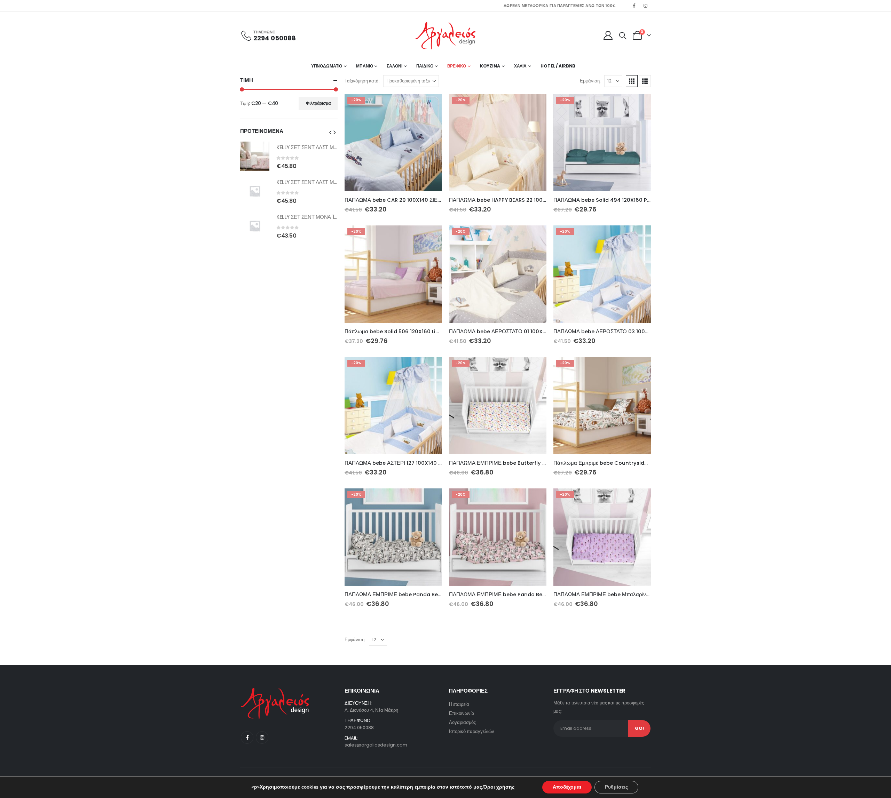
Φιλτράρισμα (318, 103)
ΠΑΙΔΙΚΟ (424, 66)
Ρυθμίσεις (616, 787)
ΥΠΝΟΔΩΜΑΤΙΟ (326, 66)
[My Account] (607, 35)
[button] (622, 36)
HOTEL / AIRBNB (558, 66)
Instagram (262, 737)
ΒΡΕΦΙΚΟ (456, 66)
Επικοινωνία (461, 713)
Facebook (247, 737)
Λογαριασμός (462, 722)
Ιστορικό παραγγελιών (471, 731)
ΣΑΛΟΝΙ (394, 66)
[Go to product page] (254, 156)
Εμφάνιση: (590, 81)
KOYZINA (490, 66)
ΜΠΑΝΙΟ (364, 66)
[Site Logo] (445, 35)
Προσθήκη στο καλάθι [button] (430, 105)
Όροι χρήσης (498, 787)
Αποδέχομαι (567, 787)
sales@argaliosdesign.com (376, 745)
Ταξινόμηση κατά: (362, 81)
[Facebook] (634, 5)
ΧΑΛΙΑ (520, 66)
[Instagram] (645, 5)
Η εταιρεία (459, 704)
